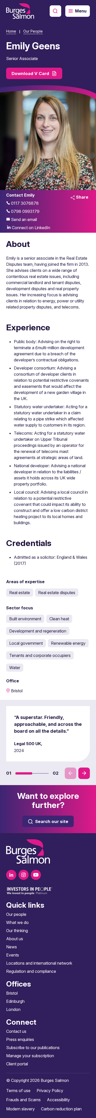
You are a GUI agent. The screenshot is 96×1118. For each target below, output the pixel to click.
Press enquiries (20, 1039)
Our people (16, 914)
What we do (17, 922)
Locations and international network (39, 963)
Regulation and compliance (31, 971)
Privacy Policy (50, 1090)
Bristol (12, 993)
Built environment (25, 618)
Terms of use (18, 1090)
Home (11, 31)
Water (14, 667)
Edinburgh (15, 1001)
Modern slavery (20, 1108)
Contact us (16, 1031)
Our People (33, 31)
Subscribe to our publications (33, 1047)
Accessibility (58, 1099)
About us (14, 938)
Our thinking (17, 930)
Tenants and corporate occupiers (40, 655)
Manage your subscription (30, 1055)
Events (12, 955)
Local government (26, 643)
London (13, 1009)
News (11, 946)
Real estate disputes (56, 592)
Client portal (17, 1063)
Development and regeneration (37, 631)
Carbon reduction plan (61, 1108)
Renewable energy (68, 643)
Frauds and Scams (23, 1099)
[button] (23, 773)
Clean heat (59, 618)
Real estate (19, 592)
